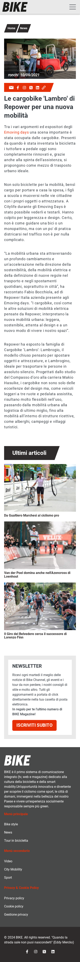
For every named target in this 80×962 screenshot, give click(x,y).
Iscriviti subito (34, 725)
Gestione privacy (16, 914)
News (23, 28)
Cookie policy (13, 906)
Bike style (11, 824)
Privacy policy (14, 898)
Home (11, 28)
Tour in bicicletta (16, 841)
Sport (8, 877)
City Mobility (13, 869)
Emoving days (16, 132)
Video (8, 861)
